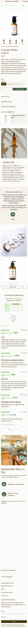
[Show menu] (1, 5)
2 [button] (11, 436)
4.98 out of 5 (17, 305)
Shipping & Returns (7, 586)
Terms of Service (21, 626)
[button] (14, 75)
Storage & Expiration (8, 106)
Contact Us (4, 595)
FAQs (2, 589)
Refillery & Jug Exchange (13, 501)
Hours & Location (8, 570)
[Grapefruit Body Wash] (5, 118)
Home (3, 46)
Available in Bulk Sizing (16, 491)
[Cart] (25, 5)
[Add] (12, 121)
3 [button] (14, 436)
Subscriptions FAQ (6, 592)
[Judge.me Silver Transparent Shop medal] (13, 325)
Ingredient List (6, 101)
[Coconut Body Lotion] (12, 276)
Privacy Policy (10, 626)
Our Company (6, 576)
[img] (5, 337)
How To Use (5, 97)
